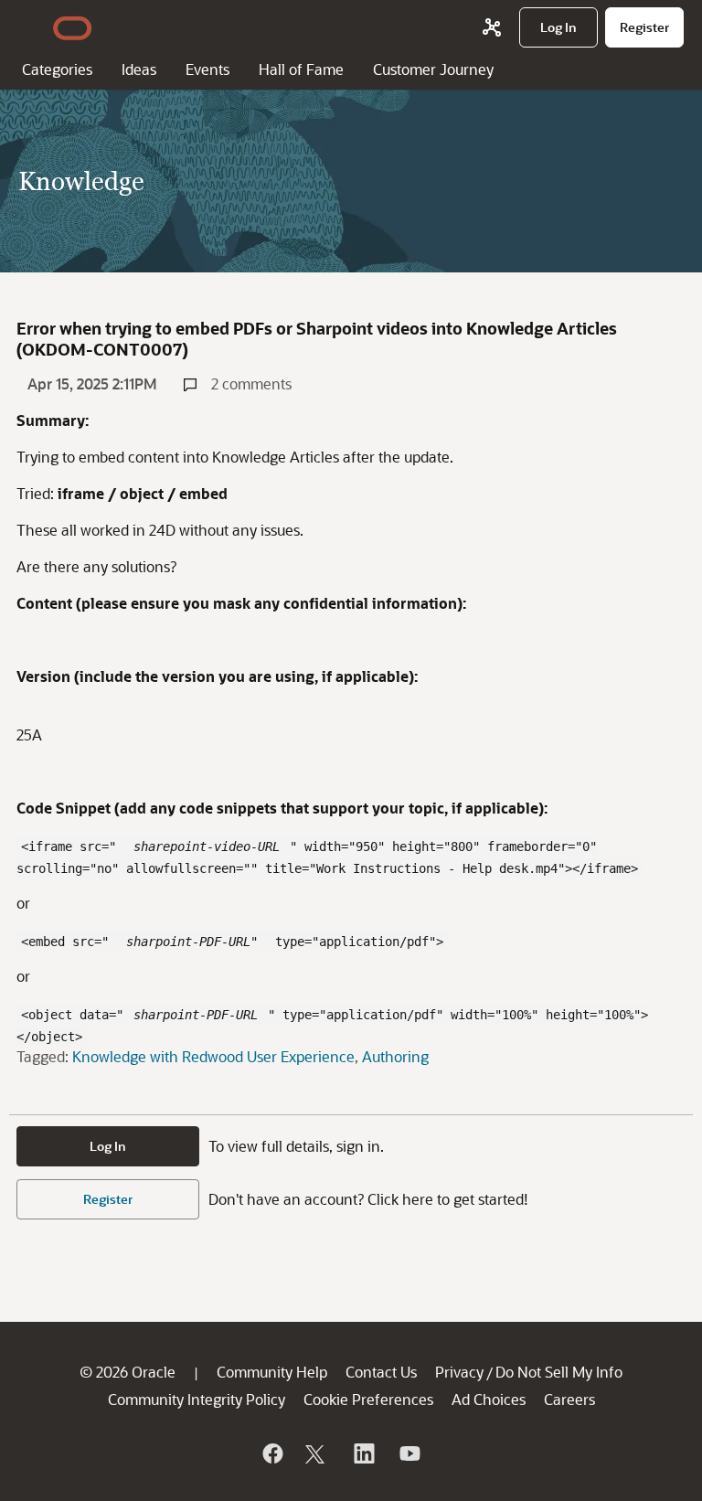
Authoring (395, 1056)
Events (207, 69)
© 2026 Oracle (128, 1371)
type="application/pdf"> (355, 941)
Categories (57, 69)
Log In (108, 1146)
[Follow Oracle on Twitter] (317, 1453)
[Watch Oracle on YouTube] (408, 1453)
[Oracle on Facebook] (271, 1453)
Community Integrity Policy (196, 1399)
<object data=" (72, 1014)
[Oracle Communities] (492, 27)
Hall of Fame (301, 69)
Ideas (139, 69)
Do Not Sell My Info (558, 1371)
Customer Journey (433, 69)
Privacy (459, 1371)
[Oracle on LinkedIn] (363, 1453)
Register (108, 1199)
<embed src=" (68, 941)
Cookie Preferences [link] (368, 1399)
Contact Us (381, 1371)
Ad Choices (489, 1399)
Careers (569, 1399)
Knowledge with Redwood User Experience (213, 1056)
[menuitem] (558, 27)
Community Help (272, 1371)
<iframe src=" (68, 846)
